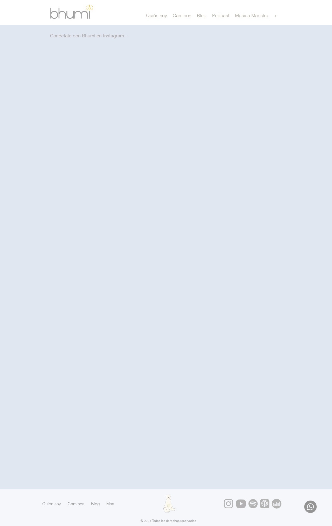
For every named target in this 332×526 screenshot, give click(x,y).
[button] (275, 15)
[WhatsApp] (310, 507)
